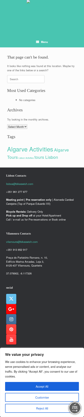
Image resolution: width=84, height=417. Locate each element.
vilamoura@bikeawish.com (22, 242)
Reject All (42, 408)
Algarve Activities (30, 149)
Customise (42, 397)
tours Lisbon (46, 157)
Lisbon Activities (26, 157)
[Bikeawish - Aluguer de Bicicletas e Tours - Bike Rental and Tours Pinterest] (11, 329)
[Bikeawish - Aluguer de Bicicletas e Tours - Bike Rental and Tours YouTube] (11, 339)
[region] (42, 382)
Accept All (42, 386)
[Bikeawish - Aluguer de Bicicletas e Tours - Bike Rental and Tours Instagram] (11, 319)
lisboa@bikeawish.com (19, 184)
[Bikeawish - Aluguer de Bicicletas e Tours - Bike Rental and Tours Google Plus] (11, 309)
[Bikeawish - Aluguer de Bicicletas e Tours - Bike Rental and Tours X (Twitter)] (11, 299)
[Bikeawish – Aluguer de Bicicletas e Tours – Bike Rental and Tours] (42, 15)
